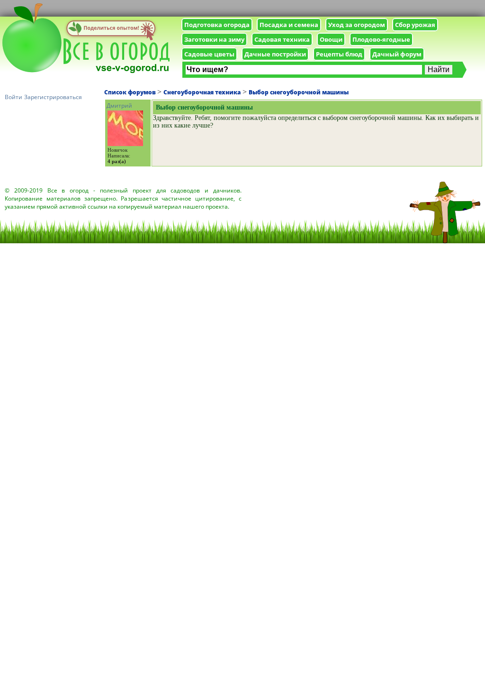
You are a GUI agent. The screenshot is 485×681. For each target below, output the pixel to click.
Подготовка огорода (217, 24)
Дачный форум (397, 54)
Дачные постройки (275, 54)
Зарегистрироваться (53, 97)
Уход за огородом (356, 24)
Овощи (331, 39)
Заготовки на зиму (214, 39)
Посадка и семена (289, 24)
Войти (13, 97)
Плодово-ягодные (381, 39)
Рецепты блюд (339, 54)
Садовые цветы (209, 54)
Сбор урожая (415, 24)
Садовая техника (282, 39)
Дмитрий (119, 105)
